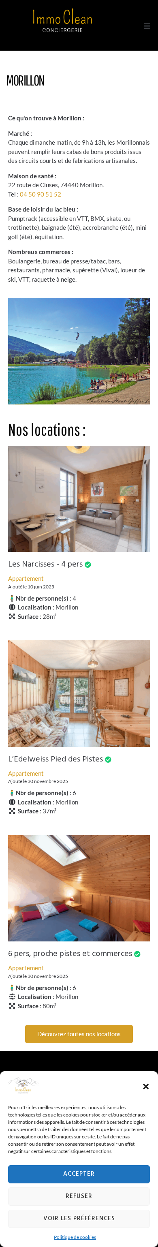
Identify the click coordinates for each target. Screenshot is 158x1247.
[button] (146, 1086)
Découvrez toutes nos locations (79, 1033)
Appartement (26, 578)
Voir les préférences (79, 1218)
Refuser (79, 1196)
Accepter (79, 1174)
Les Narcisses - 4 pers (45, 564)
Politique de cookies (75, 1237)
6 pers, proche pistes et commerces (70, 954)
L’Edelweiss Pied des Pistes (55, 759)
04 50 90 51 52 (40, 194)
